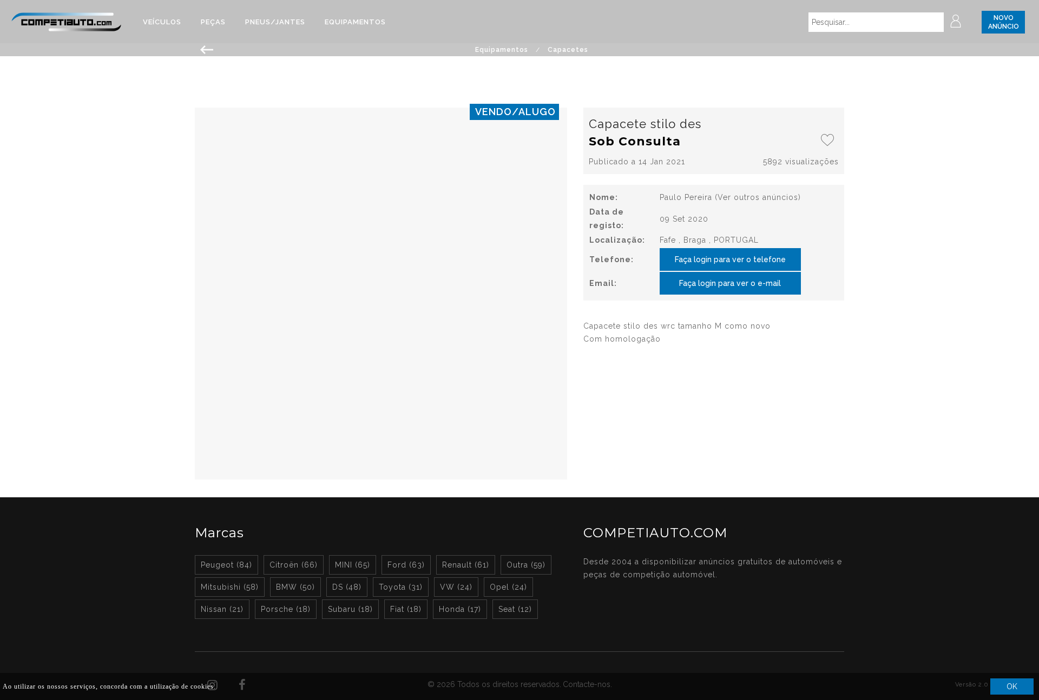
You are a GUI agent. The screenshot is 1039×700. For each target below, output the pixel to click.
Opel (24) (508, 587)
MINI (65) (352, 565)
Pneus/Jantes (275, 22)
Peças (213, 22)
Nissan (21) (222, 609)
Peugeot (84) (226, 565)
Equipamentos (355, 22)
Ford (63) (406, 565)
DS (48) (346, 587)
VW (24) (456, 587)
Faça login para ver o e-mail (730, 283)
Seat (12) (515, 609)
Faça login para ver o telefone (730, 259)
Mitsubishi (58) (230, 587)
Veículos (162, 22)
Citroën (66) (293, 565)
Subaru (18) (350, 609)
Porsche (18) (286, 609)
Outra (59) (526, 565)
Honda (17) (460, 609)
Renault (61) (465, 565)
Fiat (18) (406, 609)
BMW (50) (295, 587)
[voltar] (207, 48)
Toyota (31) (401, 587)
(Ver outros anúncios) (758, 197)
